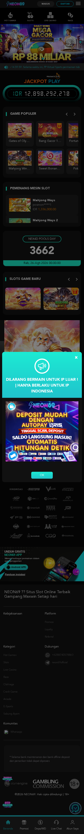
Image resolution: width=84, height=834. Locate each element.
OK (42, 475)
